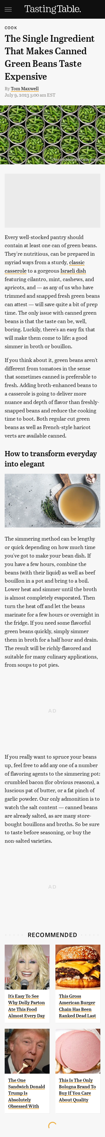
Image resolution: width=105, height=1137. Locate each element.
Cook (11, 27)
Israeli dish (73, 270)
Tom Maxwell (25, 88)
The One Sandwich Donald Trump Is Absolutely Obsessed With (26, 1093)
